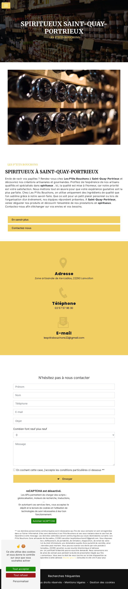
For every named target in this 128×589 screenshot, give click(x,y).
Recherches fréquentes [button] (64, 576)
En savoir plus (20, 219)
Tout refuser (21, 575)
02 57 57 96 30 (64, 308)
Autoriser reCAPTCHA (44, 521)
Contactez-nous (21, 228)
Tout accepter (20, 568)
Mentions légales (75, 582)
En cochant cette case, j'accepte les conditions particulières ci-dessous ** (60, 470)
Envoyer (67, 478)
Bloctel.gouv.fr (69, 558)
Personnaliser (21, 581)
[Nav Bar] (6, 5)
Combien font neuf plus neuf (30, 428)
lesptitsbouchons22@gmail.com (64, 338)
